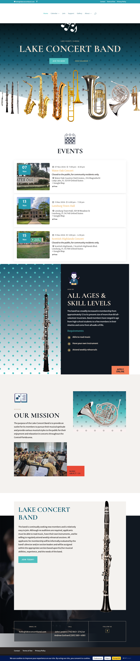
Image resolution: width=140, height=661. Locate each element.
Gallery (79, 13)
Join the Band (59, 61)
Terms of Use (111, 1)
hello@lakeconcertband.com (32, 632)
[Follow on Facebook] (107, 631)
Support (71, 13)
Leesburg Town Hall (63, 205)
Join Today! (28, 559)
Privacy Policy (121, 1)
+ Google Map (58, 183)
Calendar (54, 13)
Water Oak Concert (63, 170)
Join (63, 13)
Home (45, 13)
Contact (102, 1)
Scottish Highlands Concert (68, 238)
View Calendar (81, 61)
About (87, 13)
